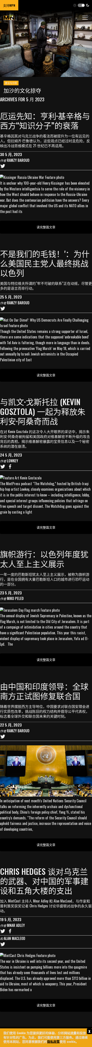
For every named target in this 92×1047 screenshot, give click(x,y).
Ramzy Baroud (18, 160)
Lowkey (12, 460)
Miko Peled (15, 598)
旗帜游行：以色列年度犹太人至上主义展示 (44, 558)
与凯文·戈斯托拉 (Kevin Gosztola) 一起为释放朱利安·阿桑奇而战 (42, 411)
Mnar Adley (16, 925)
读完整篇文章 (46, 227)
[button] (81, 5)
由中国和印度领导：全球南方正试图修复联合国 (44, 690)
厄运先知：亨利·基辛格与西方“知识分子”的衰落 (45, 120)
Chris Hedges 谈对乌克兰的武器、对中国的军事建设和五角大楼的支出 (44, 880)
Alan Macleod (14, 938)
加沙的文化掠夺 (22, 90)
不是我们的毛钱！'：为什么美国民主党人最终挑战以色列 (45, 263)
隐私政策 (53, 1041)
